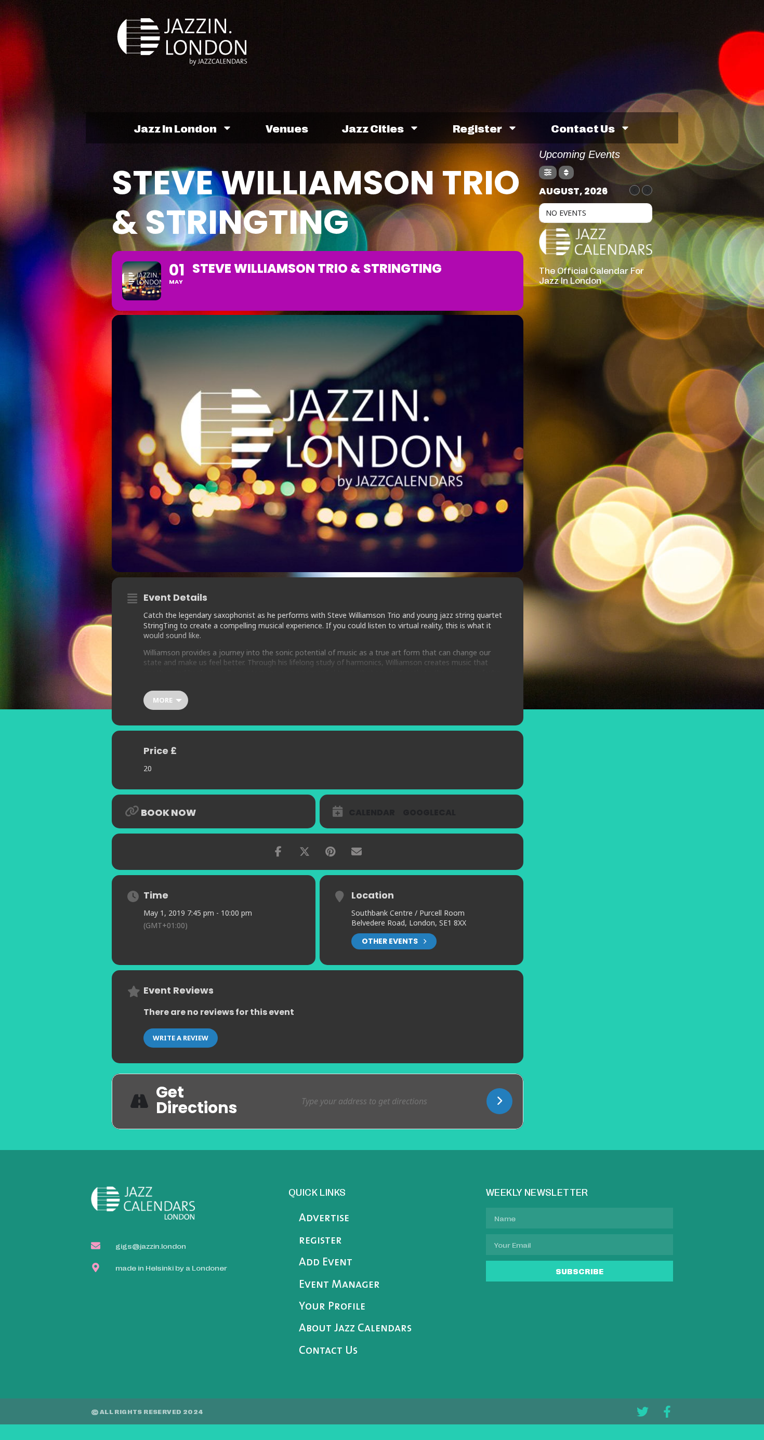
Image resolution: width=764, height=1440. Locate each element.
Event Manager (339, 1285)
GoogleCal (429, 813)
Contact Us (328, 1351)
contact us (583, 128)
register (477, 128)
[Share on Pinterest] (331, 852)
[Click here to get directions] (499, 1101)
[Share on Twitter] (305, 852)
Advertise (324, 1218)
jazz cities (372, 128)
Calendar (372, 813)
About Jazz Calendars (355, 1329)
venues (287, 128)
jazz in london (175, 128)
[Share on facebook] (279, 852)
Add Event (325, 1263)
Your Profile (332, 1307)
